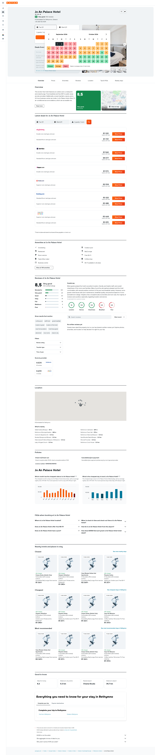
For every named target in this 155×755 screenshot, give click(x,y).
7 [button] (93, 48)
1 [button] (57, 44)
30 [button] (62, 61)
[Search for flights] (3, 8)
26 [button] (74, 57)
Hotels (45, 751)
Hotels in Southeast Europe (84, 751)
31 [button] (106, 61)
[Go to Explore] (3, 21)
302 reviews (49, 17)
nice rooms (47, 333)
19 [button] (74, 52)
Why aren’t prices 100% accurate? (47, 742)
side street (38, 333)
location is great (40, 325)
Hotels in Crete (72, 751)
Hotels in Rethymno (72, 714)
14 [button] (53, 52)
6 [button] (48, 48)
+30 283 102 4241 (40, 22)
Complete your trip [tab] (43, 703)
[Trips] (3, 30)
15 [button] (57, 52)
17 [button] (66, 52)
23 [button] (61, 57)
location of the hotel (51, 325)
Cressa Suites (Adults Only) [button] (44, 575)
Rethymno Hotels (97, 751)
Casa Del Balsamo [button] (109, 613)
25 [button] (70, 57)
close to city (55, 333)
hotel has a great (53, 329)
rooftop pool (39, 321)
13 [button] (48, 52)
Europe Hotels (52, 751)
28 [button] (53, 61)
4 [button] (70, 44)
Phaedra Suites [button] (108, 575)
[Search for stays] (3, 12)
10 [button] (66, 48)
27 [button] (49, 61)
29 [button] (57, 61)
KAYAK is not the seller (44, 735)
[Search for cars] (3, 16)
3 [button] (106, 44)
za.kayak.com (38, 751)
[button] (3, 3)
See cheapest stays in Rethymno (116, 590)
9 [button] (61, 48)
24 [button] (66, 57)
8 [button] (57, 48)
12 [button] (74, 48)
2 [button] (61, 44)
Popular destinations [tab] (58, 703)
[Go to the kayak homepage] (12, 3)
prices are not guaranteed (70, 730)
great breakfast (56, 321)
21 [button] (53, 57)
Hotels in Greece (62, 751)
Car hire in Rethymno (45, 714)
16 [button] (61, 52)
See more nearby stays (119, 551)
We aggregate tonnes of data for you (48, 738)
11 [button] (70, 48)
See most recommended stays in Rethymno (113, 628)
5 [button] (74, 44)
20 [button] (49, 57)
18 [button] (70, 52)
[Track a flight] (3, 25)
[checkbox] (44, 364)
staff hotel (47, 321)
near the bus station (41, 329)
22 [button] (57, 57)
